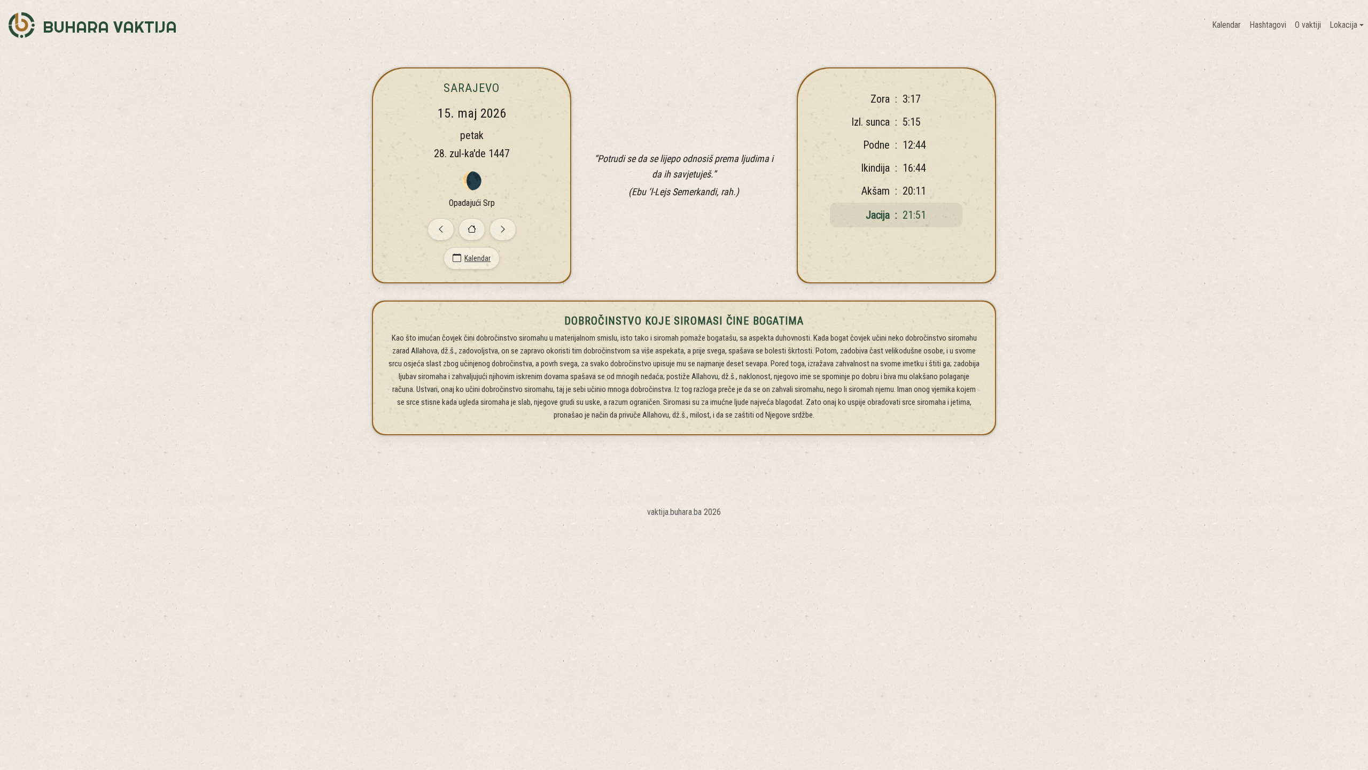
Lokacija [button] (1343, 25)
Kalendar (1226, 25)
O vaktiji (1308, 25)
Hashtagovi (1267, 25)
